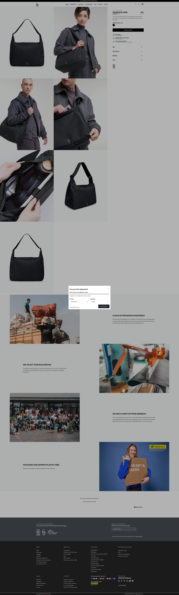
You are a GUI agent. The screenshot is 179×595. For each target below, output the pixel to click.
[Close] (108, 288)
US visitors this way (74, 307)
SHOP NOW (104, 306)
